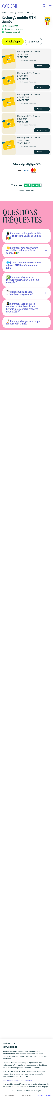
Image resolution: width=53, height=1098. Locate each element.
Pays (12, 13)
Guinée (20, 13)
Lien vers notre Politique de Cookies (17, 1080)
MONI (4, 13)
